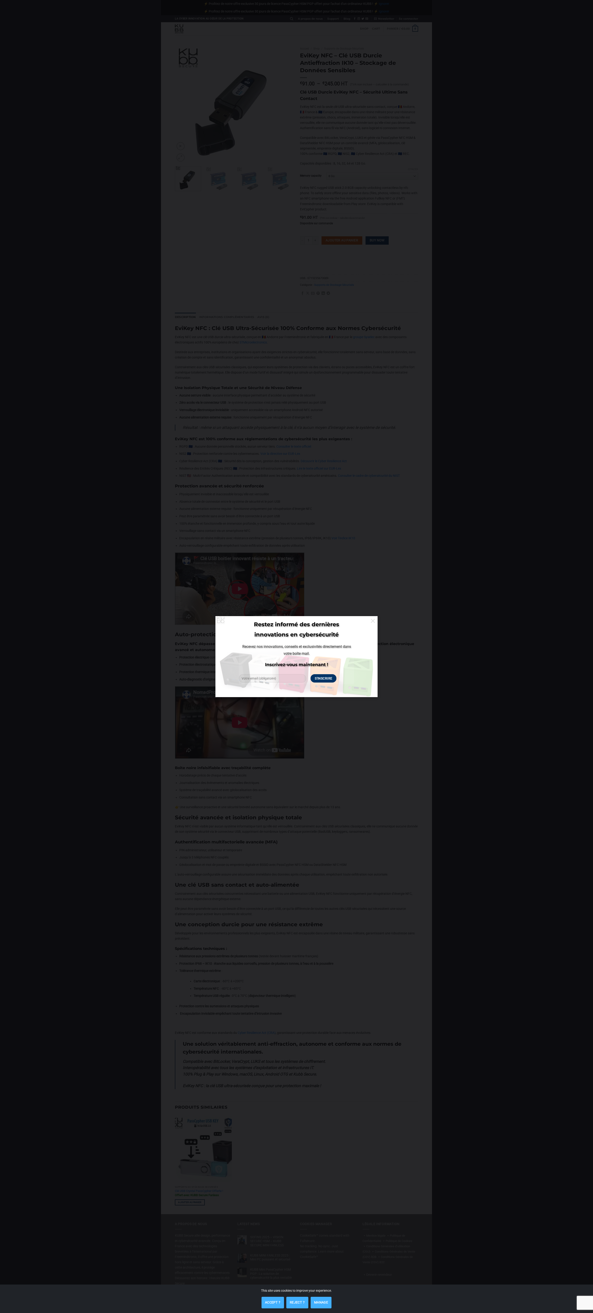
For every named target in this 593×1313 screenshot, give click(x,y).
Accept (273, 1300)
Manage (321, 1302)
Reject (297, 1300)
